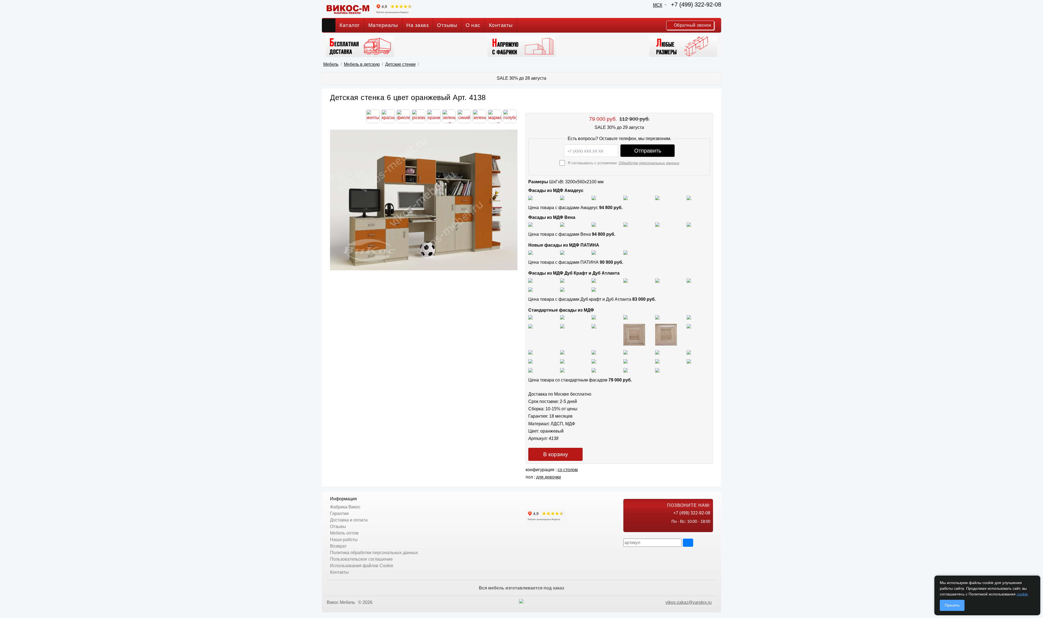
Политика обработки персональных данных (374, 552)
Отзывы (447, 25)
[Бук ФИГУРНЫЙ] (530, 326)
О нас (473, 25)
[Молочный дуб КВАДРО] (657, 361)
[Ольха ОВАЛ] (562, 361)
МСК (657, 5)
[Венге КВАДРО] (562, 370)
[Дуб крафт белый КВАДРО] (594, 280)
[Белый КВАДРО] (625, 370)
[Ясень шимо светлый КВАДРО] (530, 317)
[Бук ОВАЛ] (594, 326)
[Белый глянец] (530, 197)
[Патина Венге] (562, 252)
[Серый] (657, 197)
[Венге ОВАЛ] (594, 370)
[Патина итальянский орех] (594, 252)
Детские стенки (400, 64)
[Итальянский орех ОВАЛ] (594, 352)
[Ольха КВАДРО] (530, 361)
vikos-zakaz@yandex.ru (688, 602)
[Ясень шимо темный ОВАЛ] (657, 317)
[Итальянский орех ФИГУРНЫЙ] (530, 352)
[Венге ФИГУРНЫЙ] (530, 370)
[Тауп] (689, 197)
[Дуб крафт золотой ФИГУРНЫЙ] (689, 280)
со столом (568, 469)
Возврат (338, 546)
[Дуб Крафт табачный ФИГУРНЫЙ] (530, 280)
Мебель (330, 64)
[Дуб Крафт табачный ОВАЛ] (562, 280)
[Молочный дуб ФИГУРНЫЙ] (625, 361)
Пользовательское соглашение (361, 559)
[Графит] (625, 197)
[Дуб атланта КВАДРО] (562, 289)
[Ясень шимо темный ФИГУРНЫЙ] (689, 317)
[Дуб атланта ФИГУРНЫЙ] (530, 289)
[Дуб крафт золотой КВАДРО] (657, 280)
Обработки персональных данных (649, 163)
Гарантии (339, 513)
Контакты (501, 25)
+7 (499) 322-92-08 (696, 4)
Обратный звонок (692, 25)
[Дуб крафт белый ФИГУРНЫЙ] (625, 280)
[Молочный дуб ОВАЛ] (689, 361)
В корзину (555, 454)
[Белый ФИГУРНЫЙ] (657, 370)
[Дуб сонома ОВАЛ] (666, 334)
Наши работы (344, 539)
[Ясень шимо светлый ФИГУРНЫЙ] (594, 317)
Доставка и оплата (348, 520)
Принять (952, 605)
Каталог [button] (350, 25)
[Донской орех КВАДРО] (625, 352)
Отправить (647, 151)
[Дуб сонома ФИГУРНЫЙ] (689, 326)
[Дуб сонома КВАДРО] (634, 334)
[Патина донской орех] (625, 252)
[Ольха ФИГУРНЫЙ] (594, 361)
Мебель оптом (344, 533)
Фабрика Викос (345, 507)
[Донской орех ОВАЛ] (657, 352)
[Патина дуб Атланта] (530, 252)
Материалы (383, 25)
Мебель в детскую (362, 64)
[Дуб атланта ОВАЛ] (594, 289)
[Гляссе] (594, 197)
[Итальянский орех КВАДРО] (562, 352)
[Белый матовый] (562, 197)
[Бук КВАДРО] (562, 326)
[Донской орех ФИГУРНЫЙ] (689, 352)
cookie (1022, 594)
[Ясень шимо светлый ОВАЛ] (562, 317)
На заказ (417, 25)
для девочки (548, 477)
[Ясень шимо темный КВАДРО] (625, 317)
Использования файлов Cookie (361, 565)
